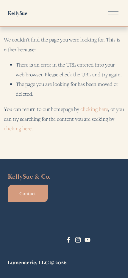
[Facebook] (68, 240)
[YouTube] (87, 240)
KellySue (17, 13)
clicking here (94, 109)
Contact (27, 193)
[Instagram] (78, 240)
